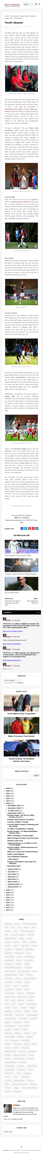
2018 (8, 893)
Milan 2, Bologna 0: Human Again (20, 836)
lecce (21, 1004)
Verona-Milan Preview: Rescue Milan (18, 555)
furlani (27, 982)
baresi (24, 942)
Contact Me (8, 1132)
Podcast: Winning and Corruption (20, 820)
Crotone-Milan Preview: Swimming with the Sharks (23, 825)
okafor (25, 1029)
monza (26, 1022)
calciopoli (24, 945)
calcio (16, 945)
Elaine (17, 1105)
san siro (30, 1059)
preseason (25, 1040)
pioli (34, 1033)
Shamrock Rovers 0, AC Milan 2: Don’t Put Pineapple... (22, 844)
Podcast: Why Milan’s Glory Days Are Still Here (21, 862)
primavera (17, 1044)
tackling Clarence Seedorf (20, 202)
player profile (9, 1037)
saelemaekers (19, 1059)
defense (18, 964)
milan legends (32, 1015)
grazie (19, 989)
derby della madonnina (13, 967)
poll (6, 1040)
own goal (8, 1033)
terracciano (9, 1073)
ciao (28, 953)
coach (19, 956)
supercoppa (9, 1069)
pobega (20, 1037)
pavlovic (18, 1033)
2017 (8, 895)
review (7, 1055)
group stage (9, 993)
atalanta (8, 942)
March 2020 (12, 882)
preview (8, 1044)
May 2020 (12, 877)
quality (7, 1048)
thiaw (18, 1073)
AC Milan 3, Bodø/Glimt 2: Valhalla (20, 829)
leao (14, 1004)
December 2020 (14, 806)
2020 (8, 803)
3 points (17, 924)
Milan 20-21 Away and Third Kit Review (22, 852)
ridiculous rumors (20, 1055)
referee (22, 1051)
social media (9, 1066)
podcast (29, 1037)
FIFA (6, 927)
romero (8, 1059)
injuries (31, 997)
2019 (8, 890)
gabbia (7, 986)
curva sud (8, 964)
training (7, 1080)
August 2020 (13, 869)
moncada (17, 1022)
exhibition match (10, 975)
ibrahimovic (22, 997)
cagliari (7, 945)
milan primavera (10, 1018)
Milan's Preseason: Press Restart (21, 736)
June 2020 (12, 874)
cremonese (29, 960)
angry (29, 938)
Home (7, 16)
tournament (25, 1077)
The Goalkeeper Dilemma (17, 857)
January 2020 (13, 887)
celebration (30, 949)
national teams (10, 1026)
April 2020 (12, 879)
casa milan (18, 949)
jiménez (21, 1000)
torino (15, 1077)
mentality (8, 1011)
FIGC (13, 927)
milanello (34, 1018)
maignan (24, 1008)
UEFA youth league (27, 931)
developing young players (14, 109)
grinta (27, 989)
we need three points (29, 1088)
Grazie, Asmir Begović (15, 854)
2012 (8, 907)
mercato (18, 1011)
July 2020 (12, 872)
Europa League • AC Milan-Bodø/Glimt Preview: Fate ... (22, 832)
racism (15, 1048)
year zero (17, 1091)
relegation (32, 1051)
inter (6, 1000)
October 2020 (13, 811)
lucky (15, 1008)
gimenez (25, 986)
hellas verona (9, 997)
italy (13, 1000)
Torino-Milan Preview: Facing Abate (21, 714)
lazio (7, 1004)
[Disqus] (21, 642)
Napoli (26, 927)
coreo (19, 960)
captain (34, 945)
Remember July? (14, 866)
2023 (8, 796)
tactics (30, 1069)
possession (14, 1040)
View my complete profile (13, 1119)
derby (27, 964)
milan (35, 1011)
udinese (30, 1080)
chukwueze (19, 953)
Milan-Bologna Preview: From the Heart (23, 838)
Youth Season (12, 859)
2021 (8, 801)
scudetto (22, 1062)
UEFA (15, 931)
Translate (20, 683)
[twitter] (21, 1147)
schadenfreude (10, 1062)
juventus (30, 1000)
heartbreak (31, 993)
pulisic (26, 1044)
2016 (8, 897)
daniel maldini (24, 16)
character (8, 953)
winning (8, 1091)
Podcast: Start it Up (15, 841)
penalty (26, 1033)
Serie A (7, 931)
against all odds (10, 938)
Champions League (29, 924)
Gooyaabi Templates (22, 1152)
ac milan (31, 935)
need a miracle (24, 1026)
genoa (15, 986)
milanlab (8, 1022)
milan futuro (20, 1015)
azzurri (16, 942)
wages (16, 1088)
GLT (19, 927)
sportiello (20, 1066)
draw (35, 971)
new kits (8, 1029)
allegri (22, 938)
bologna (33, 942)
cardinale (8, 949)
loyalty (7, 1008)
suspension (21, 1069)
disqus (38, 612)
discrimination (10, 971)
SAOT (34, 927)
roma (31, 1055)
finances (29, 975)
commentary (14, 16)
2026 (8, 788)
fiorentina (8, 978)
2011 (8, 910)
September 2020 (15, 813)
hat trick (20, 993)
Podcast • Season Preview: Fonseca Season (20, 574)
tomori (7, 1077)
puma (34, 1044)
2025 (8, 791)
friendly (32, 16)
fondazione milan (30, 978)
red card (25, 1048)
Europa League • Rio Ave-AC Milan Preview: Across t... (20, 816)
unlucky (33, 1084)
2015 (8, 900)
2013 (8, 905)
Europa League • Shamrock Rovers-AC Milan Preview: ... (22, 848)
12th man (8, 924)
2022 (8, 798)
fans (21, 975)
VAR (6, 935)
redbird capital (10, 1051)
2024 (8, 793)
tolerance (27, 1073)
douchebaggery (24, 971)
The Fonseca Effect (12, 593)
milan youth (9, 18)
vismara (7, 1088)
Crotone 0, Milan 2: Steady (17, 822)
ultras (7, 1084)
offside (16, 1029)
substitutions (31, 1066)
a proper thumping (18, 935)
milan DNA (8, 1015)
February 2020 (14, 884)
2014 (8, 903)
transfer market (19, 1080)
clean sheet (9, 956)
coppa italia (9, 960)
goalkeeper (9, 989)
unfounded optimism (19, 1084)
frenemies (8, 982)
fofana (17, 978)
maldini (32, 1008)
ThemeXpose (13, 1150)
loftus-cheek (31, 1004)
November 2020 (14, 808)
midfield (27, 1011)
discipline (28, 967)
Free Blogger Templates (26, 1150)
